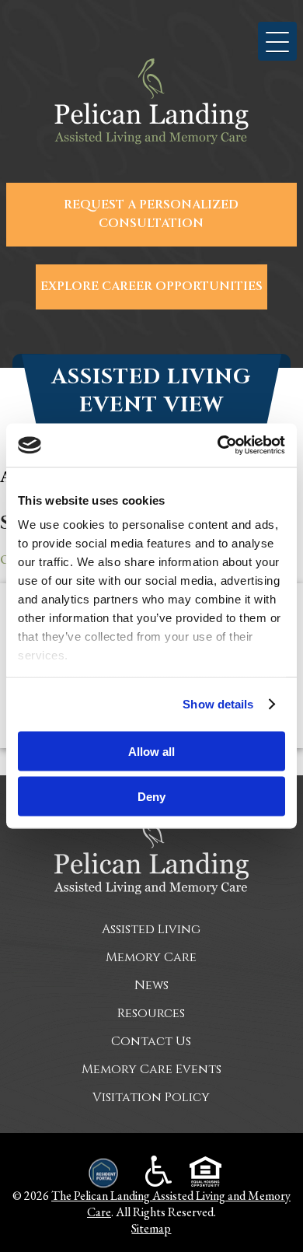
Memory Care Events (151, 1069)
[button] (277, 41)
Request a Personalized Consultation (151, 214)
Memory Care (151, 957)
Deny (151, 796)
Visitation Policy (151, 1097)
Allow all (151, 750)
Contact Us (151, 1041)
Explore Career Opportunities (151, 286)
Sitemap (151, 1228)
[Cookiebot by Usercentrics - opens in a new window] (218, 445)
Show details (218, 704)
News (151, 985)
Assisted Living (151, 929)
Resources (151, 1013)
